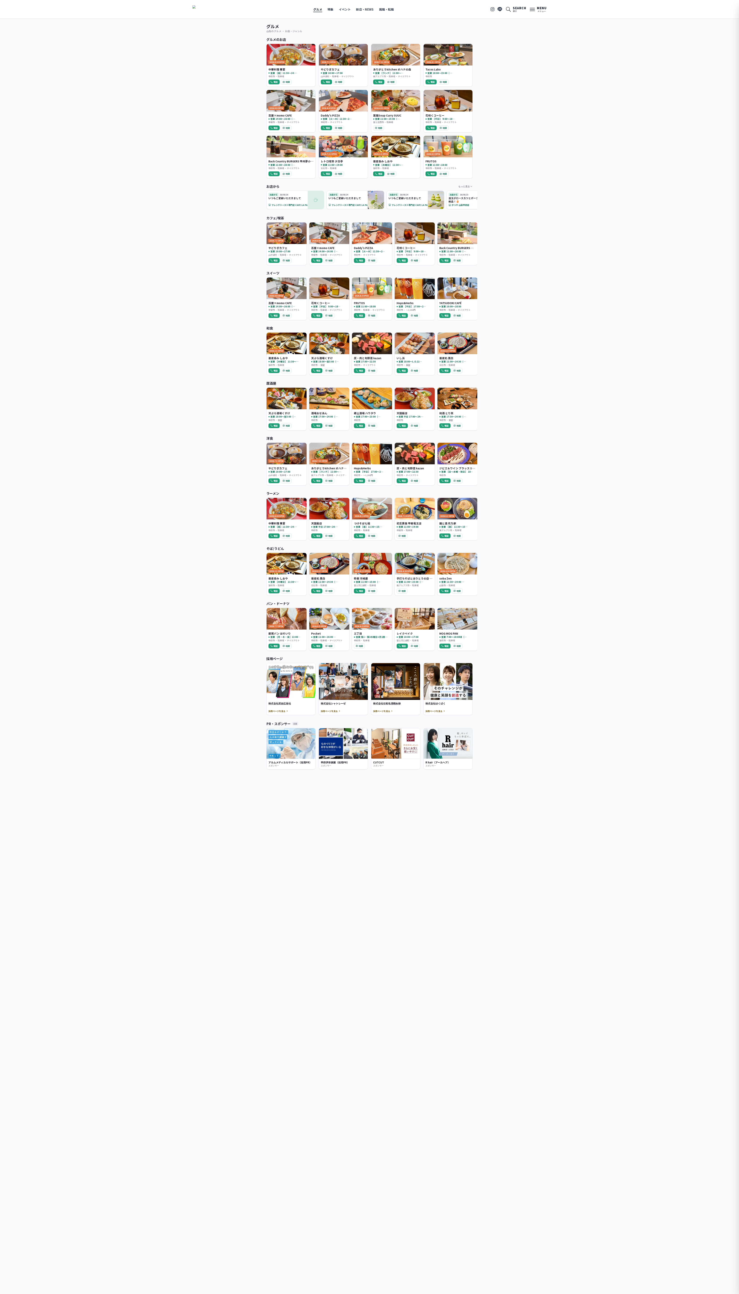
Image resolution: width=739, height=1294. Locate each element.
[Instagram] (492, 9)
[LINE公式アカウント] (499, 9)
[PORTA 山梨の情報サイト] (204, 9)
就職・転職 (386, 9)
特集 (331, 9)
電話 (275, 81)
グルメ (317, 9)
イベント (345, 9)
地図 (288, 81)
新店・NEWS (365, 9)
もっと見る (464, 186)
